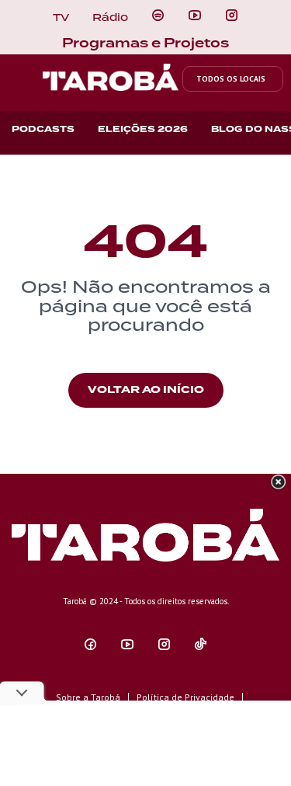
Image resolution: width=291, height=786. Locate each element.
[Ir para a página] (158, 15)
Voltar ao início (146, 389)
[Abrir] (195, 15)
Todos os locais (230, 79)
